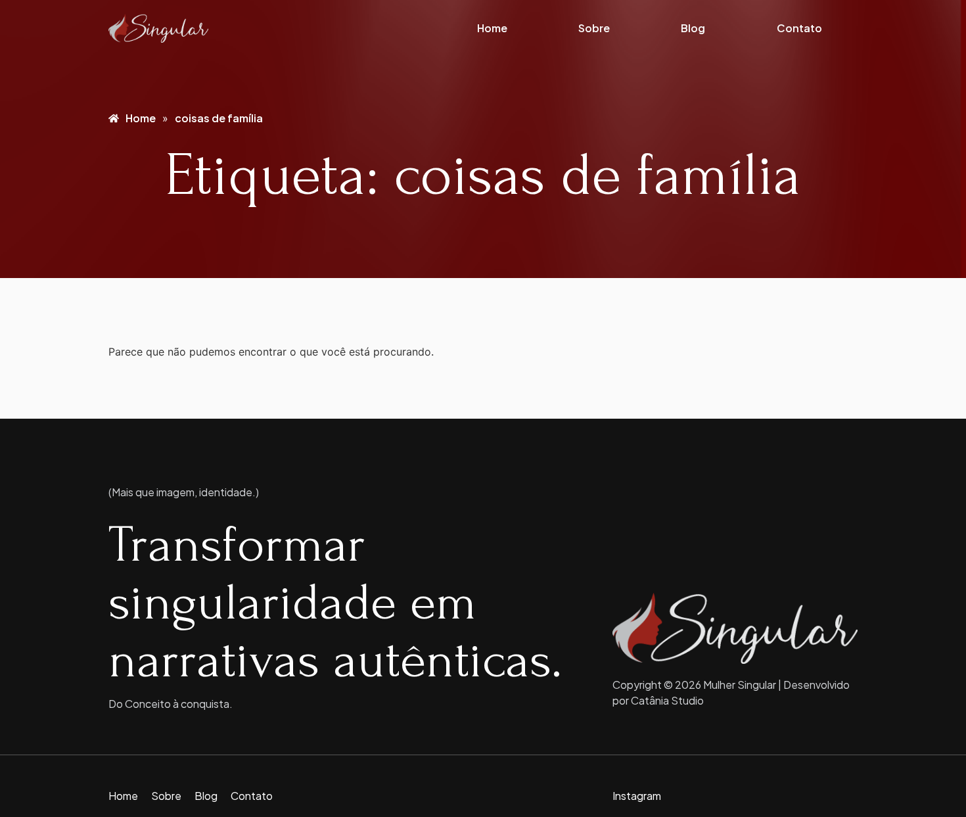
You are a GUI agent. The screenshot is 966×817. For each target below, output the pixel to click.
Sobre (594, 28)
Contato (799, 28)
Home (492, 28)
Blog (693, 28)
